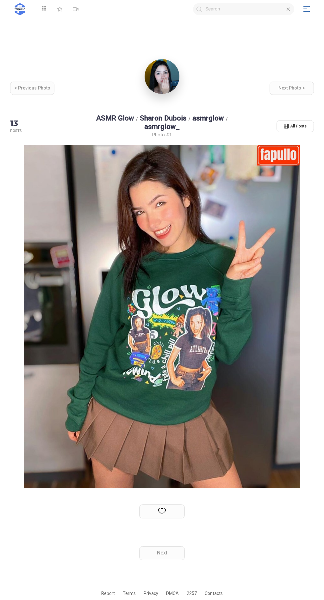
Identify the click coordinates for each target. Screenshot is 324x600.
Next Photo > (291, 88)
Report (108, 593)
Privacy (151, 593)
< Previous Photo (32, 88)
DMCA (172, 593)
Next (162, 553)
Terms (129, 593)
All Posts (298, 126)
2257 (192, 593)
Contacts (214, 593)
